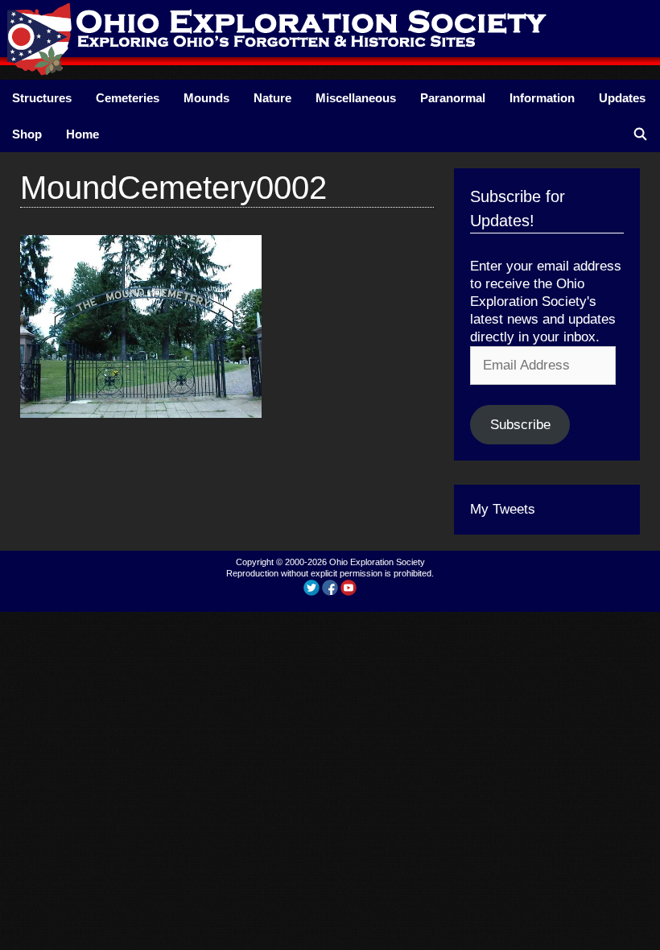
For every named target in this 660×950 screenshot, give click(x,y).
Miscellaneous (356, 98)
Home (82, 134)
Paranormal (452, 98)
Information (542, 98)
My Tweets (502, 509)
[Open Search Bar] (640, 134)
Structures (42, 98)
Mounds (206, 98)
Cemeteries (127, 98)
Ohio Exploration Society (377, 562)
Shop (27, 134)
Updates (622, 98)
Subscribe (520, 424)
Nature (272, 98)
